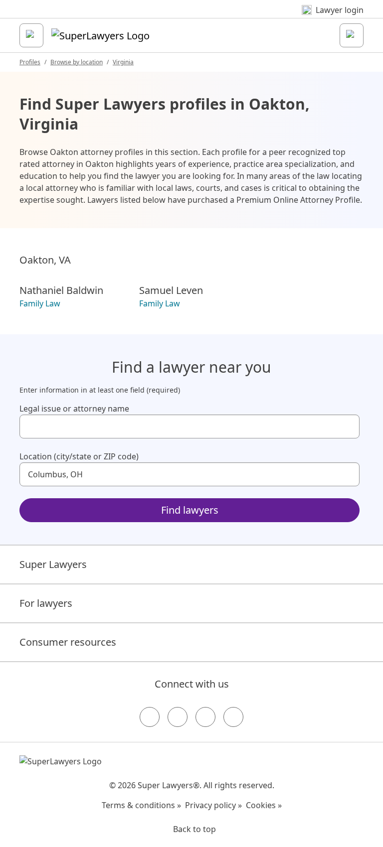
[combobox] (189, 426)
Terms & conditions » (141, 805)
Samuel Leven (171, 290)
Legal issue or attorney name (74, 408)
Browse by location (76, 62)
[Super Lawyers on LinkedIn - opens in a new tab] (233, 717)
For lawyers (45, 603)
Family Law (39, 303)
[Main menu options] (31, 35)
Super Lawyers (53, 564)
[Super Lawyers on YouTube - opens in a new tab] (205, 717)
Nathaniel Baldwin (61, 290)
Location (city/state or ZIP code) (79, 456)
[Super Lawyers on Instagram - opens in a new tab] (178, 717)
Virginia (123, 62)
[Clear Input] (348, 426)
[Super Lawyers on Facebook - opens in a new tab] (150, 717)
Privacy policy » (213, 805)
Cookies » (264, 805)
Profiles (29, 62)
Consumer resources (67, 642)
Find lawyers (189, 510)
